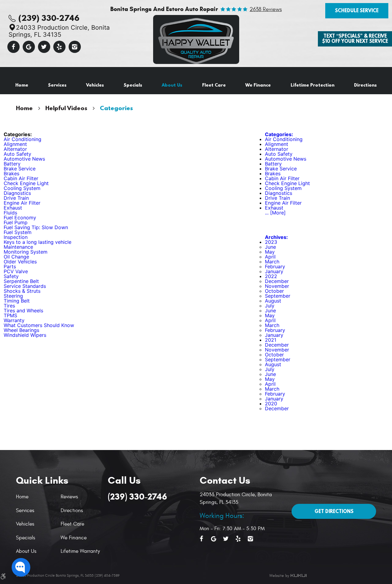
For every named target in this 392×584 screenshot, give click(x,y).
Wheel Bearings (21, 330)
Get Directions (334, 511)
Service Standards (25, 286)
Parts (10, 266)
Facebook (13, 47)
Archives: (276, 237)
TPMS (10, 315)
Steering (13, 296)
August (273, 301)
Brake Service (20, 169)
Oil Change (16, 257)
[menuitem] (21, 85)
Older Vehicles (20, 262)
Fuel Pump (16, 222)
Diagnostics (17, 193)
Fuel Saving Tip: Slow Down (36, 227)
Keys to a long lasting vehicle (37, 242)
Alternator (15, 149)
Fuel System (18, 232)
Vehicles (95, 85)
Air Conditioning (22, 139)
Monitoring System (25, 252)
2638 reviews (266, 9)
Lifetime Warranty (80, 551)
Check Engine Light (26, 183)
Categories (116, 108)
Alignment (15, 144)
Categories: (279, 134)
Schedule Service (357, 10)
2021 (270, 340)
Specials (133, 85)
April (270, 257)
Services (57, 85)
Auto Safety (17, 154)
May (270, 252)
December (277, 281)
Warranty (14, 320)
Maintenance (18, 247)
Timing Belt (17, 301)
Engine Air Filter (22, 203)
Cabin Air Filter (21, 178)
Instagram (75, 47)
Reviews (69, 497)
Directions (365, 85)
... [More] (275, 213)
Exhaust (13, 208)
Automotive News (24, 159)
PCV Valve (16, 271)
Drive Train (16, 198)
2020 (271, 403)
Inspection (16, 237)
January (274, 271)
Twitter (44, 47)
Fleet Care (214, 85)
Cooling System (22, 188)
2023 (271, 242)
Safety (11, 276)
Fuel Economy (20, 217)
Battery (12, 164)
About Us (172, 85)
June (270, 247)
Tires (9, 306)
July (269, 306)
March (272, 262)
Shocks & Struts (22, 291)
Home (21, 85)
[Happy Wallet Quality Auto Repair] (196, 39)
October (274, 291)
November (277, 286)
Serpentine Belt (21, 281)
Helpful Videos (66, 108)
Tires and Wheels (23, 310)
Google (29, 47)
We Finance (258, 85)
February (275, 266)
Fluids (10, 213)
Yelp (59, 47)
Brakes (11, 173)
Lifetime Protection (312, 85)
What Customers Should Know (39, 325)
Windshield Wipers (25, 335)
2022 (271, 276)
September (277, 296)
